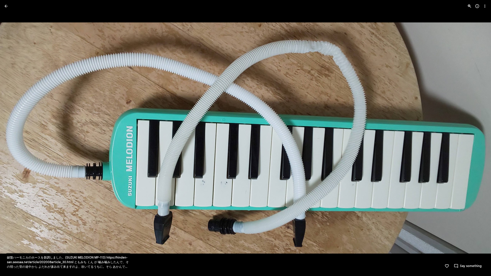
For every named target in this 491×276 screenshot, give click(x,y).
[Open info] (477, 6)
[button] (10, 138)
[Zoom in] (469, 6)
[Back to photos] (6, 6)
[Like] (447, 266)
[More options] (485, 6)
